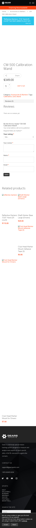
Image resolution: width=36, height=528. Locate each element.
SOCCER (4, 497)
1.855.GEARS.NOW (8, 472)
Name (6, 155)
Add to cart (21, 86)
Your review (8, 143)
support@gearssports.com (10, 467)
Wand (18, 96)
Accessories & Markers (17, 11)
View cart (28, 23)
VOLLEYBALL (6, 492)
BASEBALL (5, 495)
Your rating (9, 134)
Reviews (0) (9, 101)
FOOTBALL (5, 499)
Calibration (8, 96)
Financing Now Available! (18, 8)
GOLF (4, 490)
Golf (14, 96)
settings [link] (24, 521)
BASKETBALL (6, 501)
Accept (6, 524)
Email (6, 165)
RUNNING (5, 493)
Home (4, 11)
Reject (14, 524)
